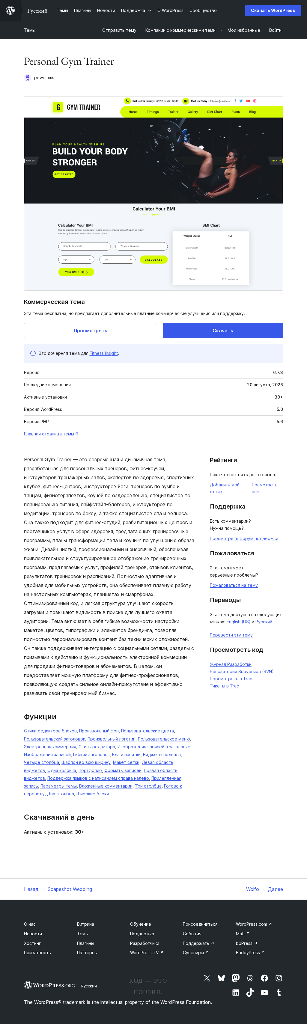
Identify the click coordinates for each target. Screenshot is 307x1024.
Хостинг (32, 943)
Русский (263, 621)
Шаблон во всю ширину (86, 762)
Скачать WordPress (273, 10)
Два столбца (60, 793)
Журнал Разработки (231, 664)
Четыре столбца (41, 762)
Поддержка (142, 933)
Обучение (140, 924)
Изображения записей (47, 754)
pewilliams (44, 77)
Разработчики (144, 943)
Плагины (85, 943)
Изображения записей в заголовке (154, 746)
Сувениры (196, 952)
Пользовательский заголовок (54, 738)
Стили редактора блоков (50, 730)
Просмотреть (90, 331)
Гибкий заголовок (91, 754)
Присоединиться (200, 924)
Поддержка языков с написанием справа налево (98, 778)
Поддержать (198, 943)
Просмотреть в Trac (231, 678)
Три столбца (148, 785)
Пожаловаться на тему (234, 585)
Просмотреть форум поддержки (244, 538)
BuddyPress (250, 952)
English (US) (239, 621)
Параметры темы (58, 785)
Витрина (85, 924)
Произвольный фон (99, 730)
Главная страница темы (49, 433)
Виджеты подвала (162, 754)
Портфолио (90, 770)
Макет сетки (126, 762)
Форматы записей (123, 770)
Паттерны (87, 952)
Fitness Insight (104, 353)
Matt (243, 933)
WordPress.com (254, 924)
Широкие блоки (92, 793)
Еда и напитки (126, 754)
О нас (30, 924)
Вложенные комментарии (106, 785)
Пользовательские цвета (147, 730)
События (192, 933)
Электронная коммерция (50, 746)
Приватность (37, 952)
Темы (29, 30)
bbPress (247, 943)
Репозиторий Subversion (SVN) (242, 671)
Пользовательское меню (164, 738)
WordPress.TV (147, 952)
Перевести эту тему (231, 634)
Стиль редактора (97, 746)
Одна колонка (61, 770)
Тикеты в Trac (224, 685)
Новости (33, 933)
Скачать (223, 331)
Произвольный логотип (112, 738)
